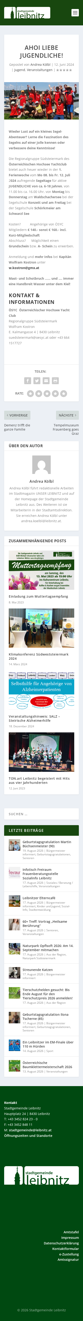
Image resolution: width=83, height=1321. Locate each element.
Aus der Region (56, 954)
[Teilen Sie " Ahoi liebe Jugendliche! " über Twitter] (37, 380)
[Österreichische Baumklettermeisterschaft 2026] (14, 1066)
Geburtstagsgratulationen (53, 854)
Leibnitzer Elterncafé (39, 898)
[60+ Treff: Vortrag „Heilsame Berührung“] (14, 924)
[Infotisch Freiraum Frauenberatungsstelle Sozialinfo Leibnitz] (14, 872)
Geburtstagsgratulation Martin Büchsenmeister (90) (47, 844)
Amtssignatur (68, 1259)
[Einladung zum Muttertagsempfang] (41, 570)
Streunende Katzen (38, 970)
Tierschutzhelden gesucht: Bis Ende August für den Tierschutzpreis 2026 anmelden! (48, 994)
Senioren (28, 858)
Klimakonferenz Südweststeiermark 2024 (38, 656)
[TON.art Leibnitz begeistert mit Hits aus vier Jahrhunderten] (41, 752)
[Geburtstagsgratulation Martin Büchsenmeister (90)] (14, 845)
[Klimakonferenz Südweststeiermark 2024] (41, 628)
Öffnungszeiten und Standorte (28, 1135)
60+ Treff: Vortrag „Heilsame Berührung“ (45, 923)
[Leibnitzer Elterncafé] (14, 901)
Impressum (70, 1237)
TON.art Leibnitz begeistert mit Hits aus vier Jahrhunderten (39, 780)
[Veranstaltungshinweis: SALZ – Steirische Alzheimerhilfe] (41, 690)
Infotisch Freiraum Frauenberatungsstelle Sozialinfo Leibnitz (40, 873)
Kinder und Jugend (48, 906)
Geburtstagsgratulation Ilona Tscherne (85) (45, 1016)
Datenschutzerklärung (61, 1243)
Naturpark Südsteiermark (39, 958)
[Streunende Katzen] (14, 973)
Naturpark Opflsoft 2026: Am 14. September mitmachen (48, 948)
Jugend (19, 70)
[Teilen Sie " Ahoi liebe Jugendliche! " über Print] (55, 380)
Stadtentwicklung (40, 910)
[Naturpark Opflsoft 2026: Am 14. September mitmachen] (14, 949)
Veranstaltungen (40, 70)
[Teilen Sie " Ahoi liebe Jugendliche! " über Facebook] (27, 380)
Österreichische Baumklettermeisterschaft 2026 (47, 1064)
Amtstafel (71, 1232)
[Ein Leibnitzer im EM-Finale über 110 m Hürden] (14, 1045)
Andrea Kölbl (40, 64)
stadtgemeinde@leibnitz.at (30, 1130)
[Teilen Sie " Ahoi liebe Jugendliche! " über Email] (46, 380)
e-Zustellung (69, 1254)
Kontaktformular (65, 1248)
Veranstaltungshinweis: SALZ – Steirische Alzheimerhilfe (34, 718)
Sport (49, 1051)
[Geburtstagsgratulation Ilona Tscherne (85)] (14, 1017)
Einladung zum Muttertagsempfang (38, 596)
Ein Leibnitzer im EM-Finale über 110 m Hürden (48, 1044)
